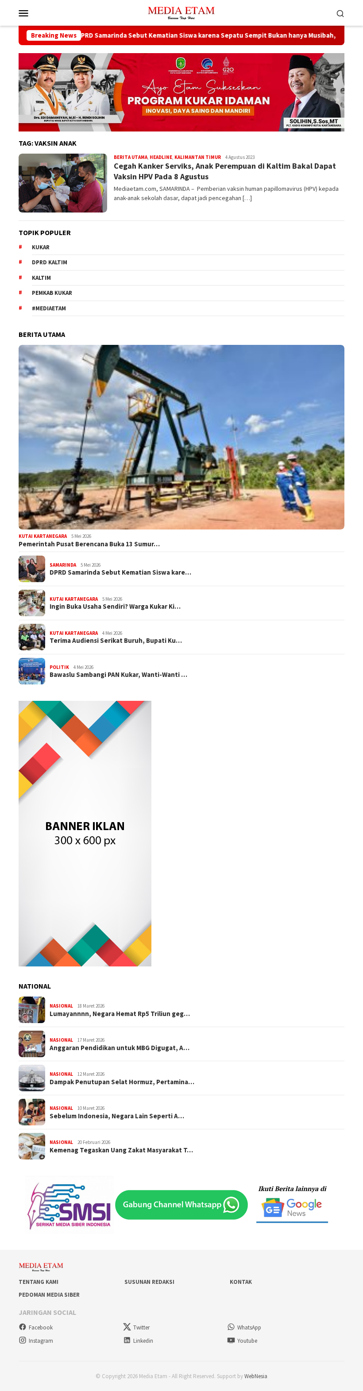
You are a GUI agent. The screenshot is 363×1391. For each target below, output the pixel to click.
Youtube (247, 1341)
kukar (41, 247)
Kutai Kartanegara (43, 536)
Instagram (41, 1341)
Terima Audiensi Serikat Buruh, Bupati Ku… (116, 641)
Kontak (241, 1282)
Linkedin (143, 1341)
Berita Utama (130, 157)
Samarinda (63, 565)
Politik (59, 667)
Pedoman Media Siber (49, 1294)
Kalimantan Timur (197, 157)
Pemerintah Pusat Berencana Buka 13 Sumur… (89, 544)
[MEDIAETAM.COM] (181, 12)
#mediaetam (49, 308)
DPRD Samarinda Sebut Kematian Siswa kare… (120, 572)
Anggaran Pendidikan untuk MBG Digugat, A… (119, 1048)
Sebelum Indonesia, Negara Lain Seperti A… (117, 1116)
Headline (161, 157)
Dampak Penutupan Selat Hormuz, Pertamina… (122, 1082)
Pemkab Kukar (52, 293)
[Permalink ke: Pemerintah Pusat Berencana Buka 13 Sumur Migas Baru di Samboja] (181, 437)
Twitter (141, 1327)
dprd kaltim (49, 262)
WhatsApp (249, 1327)
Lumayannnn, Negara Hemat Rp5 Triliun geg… (120, 1014)
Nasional (61, 1006)
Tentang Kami (38, 1282)
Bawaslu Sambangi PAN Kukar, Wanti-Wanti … (118, 675)
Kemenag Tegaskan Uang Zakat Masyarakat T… (121, 1150)
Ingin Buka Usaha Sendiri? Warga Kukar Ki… (115, 606)
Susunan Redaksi (149, 1282)
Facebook (41, 1327)
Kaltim (41, 278)
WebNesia (255, 1376)
